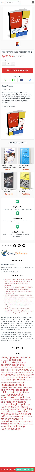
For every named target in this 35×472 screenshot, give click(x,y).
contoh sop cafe (4, 360)
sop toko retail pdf (27, 416)
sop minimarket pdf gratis (14, 391)
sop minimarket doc (12, 389)
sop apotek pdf (12, 374)
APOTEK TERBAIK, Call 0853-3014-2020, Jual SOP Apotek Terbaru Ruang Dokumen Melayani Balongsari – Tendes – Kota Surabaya (19, 297)
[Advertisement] (17, 447)
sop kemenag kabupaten (23, 388)
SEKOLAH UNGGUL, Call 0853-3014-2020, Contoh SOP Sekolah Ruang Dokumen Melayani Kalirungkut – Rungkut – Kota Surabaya (19, 311)
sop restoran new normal (15, 405)
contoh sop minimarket (11, 361)
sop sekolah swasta (14, 416)
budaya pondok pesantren (16, 357)
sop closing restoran (21, 377)
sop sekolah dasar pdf (16, 415)
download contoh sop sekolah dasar (17, 368)
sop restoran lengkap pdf (13, 403)
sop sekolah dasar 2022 (20, 409)
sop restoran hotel (11, 401)
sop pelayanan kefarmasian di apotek (14, 396)
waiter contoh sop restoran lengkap (13, 427)
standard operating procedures (12, 420)
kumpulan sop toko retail (15, 372)
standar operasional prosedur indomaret (17, 422)
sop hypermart (16, 382)
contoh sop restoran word (12, 366)
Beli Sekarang (18, 70)
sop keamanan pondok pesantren (13, 384)
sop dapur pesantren (13, 379)
